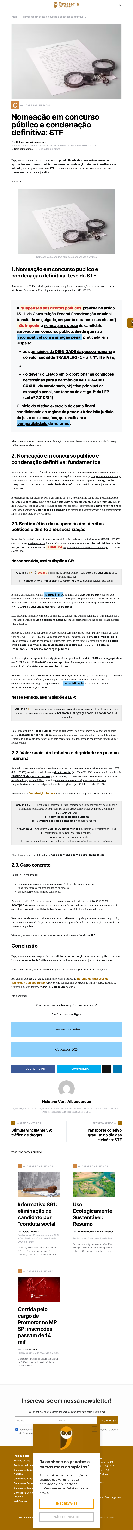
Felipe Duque (30, 1231)
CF (30, 572)
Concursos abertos (67, 1029)
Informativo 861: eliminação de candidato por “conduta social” (37, 1214)
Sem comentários (23, 148)
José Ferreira (30, 1349)
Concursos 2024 (67, 1049)
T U (22, 1460)
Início (14, 16)
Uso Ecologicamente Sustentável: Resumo (92, 1214)
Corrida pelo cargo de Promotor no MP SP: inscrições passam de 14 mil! (37, 1325)
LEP (30, 709)
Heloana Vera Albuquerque (31, 142)
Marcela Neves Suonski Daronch (96, 1231)
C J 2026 (28, 1478)
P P (27, 1465)
